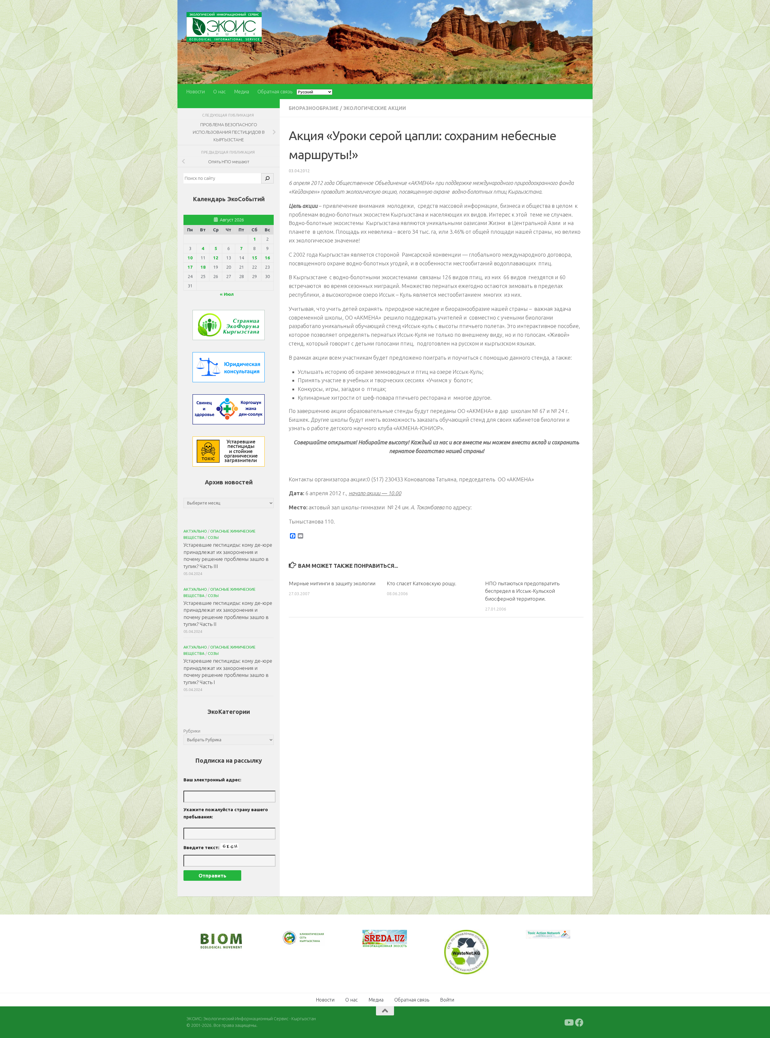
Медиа (241, 91)
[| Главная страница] (224, 27)
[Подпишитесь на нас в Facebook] (579, 1022)
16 (267, 257)
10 (190, 257)
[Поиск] (267, 178)
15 (254, 257)
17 (190, 267)
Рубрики (191, 730)
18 (203, 267)
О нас (219, 91)
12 (215, 257)
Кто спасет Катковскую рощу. (421, 583)
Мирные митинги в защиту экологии (332, 583)
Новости (195, 91)
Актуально (195, 531)
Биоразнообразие (314, 108)
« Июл (227, 294)
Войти (447, 999)
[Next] (312, 942)
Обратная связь (274, 91)
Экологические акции (374, 108)
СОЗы (213, 537)
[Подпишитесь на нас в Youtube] (568, 1022)
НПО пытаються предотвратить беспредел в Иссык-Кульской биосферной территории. (522, 591)
